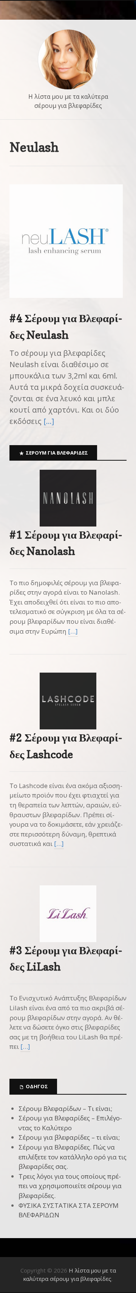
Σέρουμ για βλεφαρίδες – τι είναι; (69, 1137)
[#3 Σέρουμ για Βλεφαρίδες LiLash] (68, 913)
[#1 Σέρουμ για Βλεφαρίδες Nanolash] (68, 498)
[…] (48, 421)
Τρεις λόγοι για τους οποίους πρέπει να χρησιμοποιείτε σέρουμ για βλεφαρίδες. (70, 1186)
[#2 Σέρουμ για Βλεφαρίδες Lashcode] (68, 701)
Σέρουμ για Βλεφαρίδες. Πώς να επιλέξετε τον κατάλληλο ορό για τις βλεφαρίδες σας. (73, 1157)
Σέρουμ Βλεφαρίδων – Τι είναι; (65, 1108)
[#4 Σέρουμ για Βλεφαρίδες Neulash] (66, 304)
